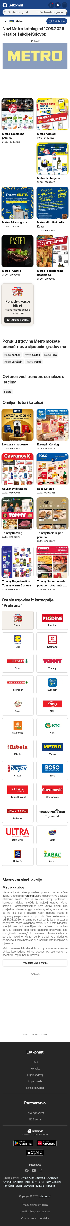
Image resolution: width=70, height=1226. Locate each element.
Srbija (18, 1185)
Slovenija (28, 1185)
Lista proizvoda (35, 1087)
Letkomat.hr (44, 1196)
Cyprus (7, 1181)
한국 (41, 1181)
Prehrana (28, 895)
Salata (7, 391)
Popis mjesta (35, 1081)
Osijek (32, 355)
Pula (50, 355)
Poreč (34, 361)
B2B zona (35, 1119)
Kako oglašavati (35, 1113)
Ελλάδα (18, 1181)
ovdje (48, 906)
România (8, 1185)
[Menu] (64, 5)
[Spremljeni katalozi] (51, 5)
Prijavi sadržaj (35, 1075)
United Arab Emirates (33, 1178)
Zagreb (12, 355)
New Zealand (53, 1181)
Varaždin (13, 361)
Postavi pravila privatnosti (35, 1204)
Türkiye (40, 1185)
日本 (34, 1181)
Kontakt (35, 1068)
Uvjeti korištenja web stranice (35, 1211)
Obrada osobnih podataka (35, 1218)
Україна (50, 1185)
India (27, 1181)
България (52, 1178)
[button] (58, 5)
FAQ (35, 1062)
